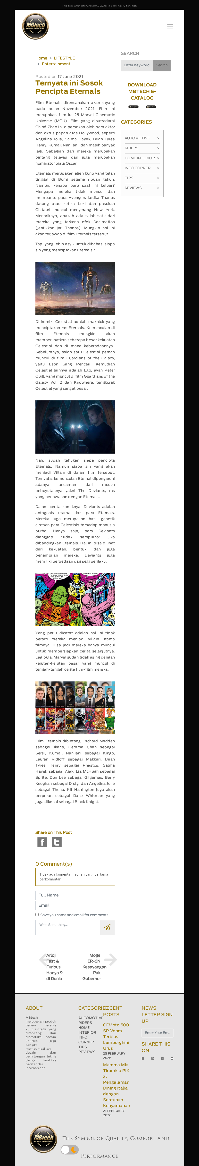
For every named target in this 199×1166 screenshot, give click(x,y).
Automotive (142, 138)
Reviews (142, 188)
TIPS (82, 1047)
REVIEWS (87, 1052)
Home (41, 58)
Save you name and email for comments (74, 915)
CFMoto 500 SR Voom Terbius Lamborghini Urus (116, 1036)
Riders (142, 148)
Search (162, 65)
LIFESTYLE (64, 58)
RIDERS (85, 1023)
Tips (142, 178)
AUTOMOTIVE (91, 1018)
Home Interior (142, 158)
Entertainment (56, 64)
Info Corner (142, 168)
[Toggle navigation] (170, 26)
